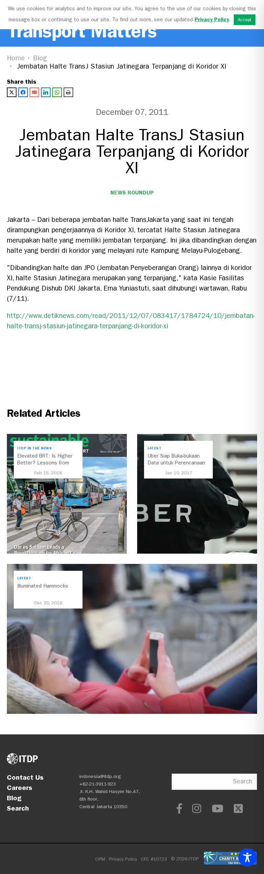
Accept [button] (244, 19)
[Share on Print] (68, 92)
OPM (100, 859)
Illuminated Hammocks (42, 586)
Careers (19, 787)
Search (18, 808)
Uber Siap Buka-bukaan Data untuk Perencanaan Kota (176, 463)
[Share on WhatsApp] (57, 92)
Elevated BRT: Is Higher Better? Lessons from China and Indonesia (45, 463)
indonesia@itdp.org (100, 776)
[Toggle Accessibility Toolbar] (247, 857)
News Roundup (132, 192)
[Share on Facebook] (23, 92)
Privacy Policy (123, 859)
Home (16, 58)
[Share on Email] (34, 92)
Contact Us (25, 777)
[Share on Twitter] (11, 92)
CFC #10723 (154, 859)
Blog (40, 58)
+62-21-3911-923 (97, 784)
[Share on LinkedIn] (46, 92)
